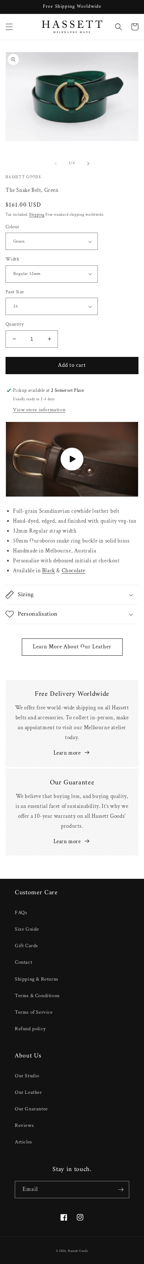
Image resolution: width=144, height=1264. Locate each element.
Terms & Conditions (37, 995)
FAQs (21, 912)
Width (12, 259)
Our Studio (27, 1076)
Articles (23, 1142)
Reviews (24, 1125)
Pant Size (15, 292)
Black (48, 570)
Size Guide (27, 929)
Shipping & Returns (36, 979)
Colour (12, 227)
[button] (9, 27)
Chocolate (73, 570)
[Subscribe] (121, 1189)
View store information (39, 410)
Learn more (67, 752)
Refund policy (30, 1028)
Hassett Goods (78, 1251)
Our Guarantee (31, 1109)
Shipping (37, 214)
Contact (23, 962)
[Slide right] (88, 163)
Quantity (15, 324)
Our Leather (28, 1092)
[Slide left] (56, 163)
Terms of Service (34, 1012)
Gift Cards (26, 945)
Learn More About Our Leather (72, 646)
